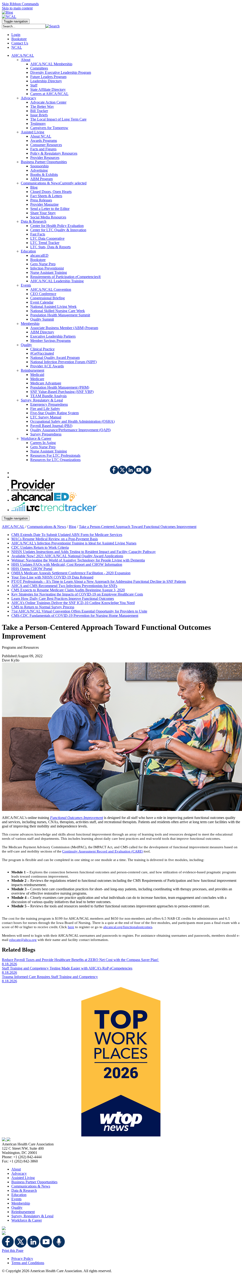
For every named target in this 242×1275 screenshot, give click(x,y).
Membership (20, 1203)
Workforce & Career (26, 1220)
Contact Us (19, 43)
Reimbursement (23, 1212)
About (16, 1169)
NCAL (16, 47)
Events (16, 1199)
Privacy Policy (22, 1259)
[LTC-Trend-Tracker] (54, 510)
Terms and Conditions (27, 1263)
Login (15, 35)
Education (18, 1195)
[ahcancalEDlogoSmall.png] (44, 500)
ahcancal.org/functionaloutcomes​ (127, 927)
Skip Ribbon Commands (20, 4)
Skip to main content (17, 8)
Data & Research (24, 1190)
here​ (71, 927)
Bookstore (19, 39)
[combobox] (24, 26)
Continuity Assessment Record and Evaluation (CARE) (102, 851)
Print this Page (12, 1251)
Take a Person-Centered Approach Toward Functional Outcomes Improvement (137, 527)
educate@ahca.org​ (23, 940)
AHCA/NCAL (13, 527)
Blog (72, 527)
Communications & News (46, 527)
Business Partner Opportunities (34, 1182)
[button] (53, 26)
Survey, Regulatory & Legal (32, 1216)
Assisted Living (23, 1178)
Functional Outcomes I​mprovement (76, 818)
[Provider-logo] (33, 490)
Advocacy (19, 1173)
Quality (16, 1207)
